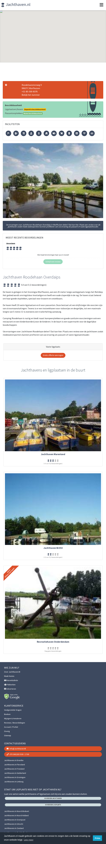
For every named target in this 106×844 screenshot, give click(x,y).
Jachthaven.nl (17, 4)
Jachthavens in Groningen (14, 777)
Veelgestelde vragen (13, 710)
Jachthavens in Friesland (14, 769)
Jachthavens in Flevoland (14, 764)
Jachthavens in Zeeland (14, 828)
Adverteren (11, 689)
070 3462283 (19, 754)
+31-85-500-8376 (30, 91)
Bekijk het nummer (31, 94)
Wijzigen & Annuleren (12, 718)
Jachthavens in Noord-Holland (16, 815)
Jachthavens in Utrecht (13, 824)
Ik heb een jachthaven (53, 798)
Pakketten (11, 684)
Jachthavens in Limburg (13, 781)
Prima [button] (97, 838)
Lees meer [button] (28, 839)
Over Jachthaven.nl (12, 672)
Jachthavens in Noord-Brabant (16, 811)
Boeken (7, 714)
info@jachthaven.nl (17, 748)
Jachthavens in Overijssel (14, 819)
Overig (7, 731)
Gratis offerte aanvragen (53, 355)
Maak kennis (9, 676)
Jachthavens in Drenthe (13, 760)
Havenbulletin (12, 680)
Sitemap (7, 735)
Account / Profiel (11, 727)
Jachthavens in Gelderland (15, 773)
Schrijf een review (53, 261)
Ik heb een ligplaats (53, 805)
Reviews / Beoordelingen (14, 722)
